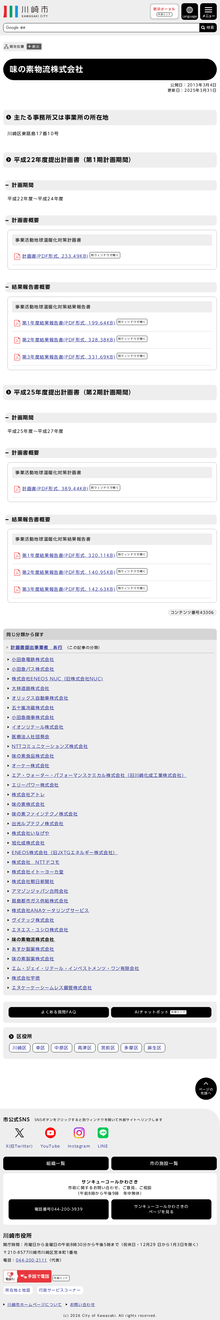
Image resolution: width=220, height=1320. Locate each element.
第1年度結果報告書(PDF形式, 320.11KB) (84, 555)
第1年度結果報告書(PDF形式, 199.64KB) (84, 323)
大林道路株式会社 (31, 688)
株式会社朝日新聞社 (33, 881)
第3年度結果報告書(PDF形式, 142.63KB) (84, 589)
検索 (210, 27)
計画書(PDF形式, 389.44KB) (70, 488)
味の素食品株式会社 (33, 756)
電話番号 (59, 1209)
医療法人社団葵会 (31, 737)
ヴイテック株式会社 (33, 920)
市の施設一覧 (164, 1163)
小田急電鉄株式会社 (33, 659)
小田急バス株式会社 (33, 669)
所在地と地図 (18, 1290)
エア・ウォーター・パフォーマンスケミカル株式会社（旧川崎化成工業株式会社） (99, 775)
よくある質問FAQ (58, 1012)
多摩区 (131, 1048)
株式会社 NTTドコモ (36, 862)
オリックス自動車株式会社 (40, 698)
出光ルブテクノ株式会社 (38, 823)
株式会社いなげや (31, 833)
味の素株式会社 (28, 804)
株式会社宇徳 (26, 978)
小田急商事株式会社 (33, 717)
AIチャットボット (160, 1012)
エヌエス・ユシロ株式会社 (40, 930)
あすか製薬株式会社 (33, 949)
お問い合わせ (82, 1305)
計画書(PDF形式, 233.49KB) (70, 256)
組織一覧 (55, 1163)
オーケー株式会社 (31, 766)
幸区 (40, 1048)
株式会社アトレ (28, 794)
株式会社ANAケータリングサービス (50, 910)
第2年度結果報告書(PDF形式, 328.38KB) (84, 340)
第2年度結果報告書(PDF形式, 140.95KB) (84, 572)
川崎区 (20, 1048)
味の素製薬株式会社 (33, 959)
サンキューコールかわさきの (161, 1209)
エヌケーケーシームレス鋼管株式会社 (52, 988)
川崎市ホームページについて (35, 1305)
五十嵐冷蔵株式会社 (33, 708)
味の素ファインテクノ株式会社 (45, 814)
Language (189, 16)
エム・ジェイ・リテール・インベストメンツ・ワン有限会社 (75, 968)
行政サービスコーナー (60, 1290)
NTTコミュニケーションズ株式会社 (50, 746)
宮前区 (108, 1048)
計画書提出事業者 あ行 (37, 647)
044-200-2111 (31, 1260)
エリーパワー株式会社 (35, 785)
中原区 (61, 1048)
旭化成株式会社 (28, 843)
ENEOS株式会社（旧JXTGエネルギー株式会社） (65, 852)
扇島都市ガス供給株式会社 (40, 901)
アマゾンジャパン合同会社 (40, 891)
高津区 (85, 1048)
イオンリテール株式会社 (38, 727)
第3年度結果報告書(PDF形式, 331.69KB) (84, 357)
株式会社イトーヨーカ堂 (38, 872)
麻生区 (155, 1048)
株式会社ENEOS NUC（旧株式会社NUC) (57, 679)
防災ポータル (164, 11)
